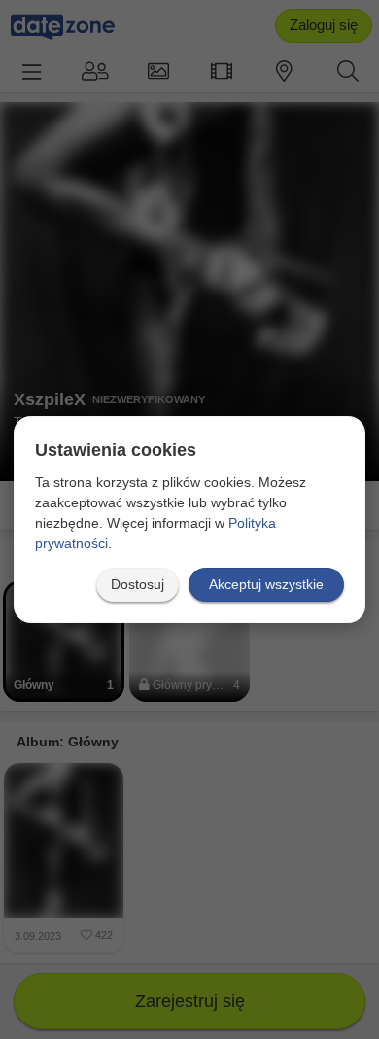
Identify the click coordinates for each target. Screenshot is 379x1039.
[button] (137, 585)
